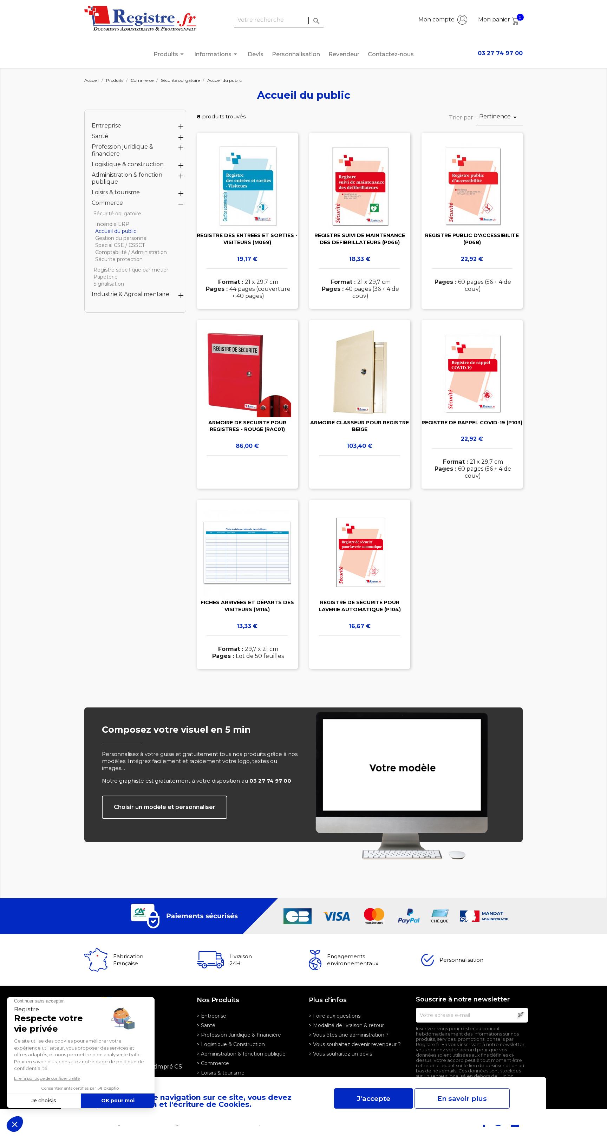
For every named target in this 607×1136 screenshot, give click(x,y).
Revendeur (343, 54)
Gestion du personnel (121, 238)
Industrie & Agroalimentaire (130, 294)
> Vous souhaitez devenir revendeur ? (355, 1044)
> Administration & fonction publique (241, 1054)
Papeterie (105, 277)
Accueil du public (115, 231)
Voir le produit (247, 210)
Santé (100, 136)
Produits (170, 54)
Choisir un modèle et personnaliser (164, 807)
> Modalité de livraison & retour (346, 1025)
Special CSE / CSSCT (120, 245)
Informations (216, 54)
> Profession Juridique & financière (239, 1035)
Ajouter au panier (247, 231)
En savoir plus (462, 1098)
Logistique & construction (128, 164)
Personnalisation (296, 54)
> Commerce (213, 1063)
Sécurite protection (119, 259)
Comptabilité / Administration (131, 252)
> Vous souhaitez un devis (340, 1054)
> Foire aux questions (334, 1016)
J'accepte (373, 1098)
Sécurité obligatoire (117, 213)
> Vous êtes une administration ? (349, 1035)
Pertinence (499, 117)
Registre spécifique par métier (130, 270)
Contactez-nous (391, 54)
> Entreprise (211, 1016)
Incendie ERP (112, 224)
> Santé (206, 1025)
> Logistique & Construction (231, 1044)
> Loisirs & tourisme (220, 1073)
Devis (255, 54)
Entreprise (106, 125)
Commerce (107, 203)
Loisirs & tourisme (116, 192)
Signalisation (108, 284)
